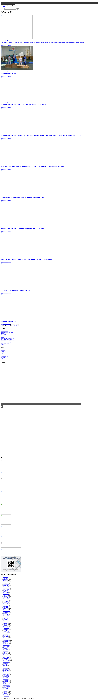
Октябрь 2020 (6, 659)
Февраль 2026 (6, 581)
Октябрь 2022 (6, 630)
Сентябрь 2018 (6, 686)
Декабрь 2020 (6, 657)
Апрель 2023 (6, 623)
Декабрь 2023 (6, 613)
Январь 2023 (6, 626)
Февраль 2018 (6, 693)
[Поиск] (4, 6)
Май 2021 (5, 651)
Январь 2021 (6, 656)
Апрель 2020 (6, 666)
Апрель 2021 (6, 652)
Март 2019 (5, 679)
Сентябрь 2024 (6, 602)
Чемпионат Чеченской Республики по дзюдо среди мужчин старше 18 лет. (22, 197)
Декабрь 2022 (6, 628)
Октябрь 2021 (6, 645)
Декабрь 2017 (6, 696)
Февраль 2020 (6, 669)
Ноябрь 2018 (6, 683)
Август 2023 (6, 618)
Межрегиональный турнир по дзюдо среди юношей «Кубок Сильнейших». (22, 228)
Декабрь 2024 (6, 598)
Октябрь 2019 (6, 674)
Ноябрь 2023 (6, 614)
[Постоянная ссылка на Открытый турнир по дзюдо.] (17, 69)
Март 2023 (5, 624)
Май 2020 (5, 665)
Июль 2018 (5, 688)
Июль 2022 (5, 634)
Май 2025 (5, 592)
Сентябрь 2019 (6, 675)
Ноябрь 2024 (6, 600)
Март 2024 (5, 609)
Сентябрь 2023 (6, 617)
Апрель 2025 (6, 594)
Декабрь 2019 (6, 671)
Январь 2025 (6, 597)
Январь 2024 (6, 612)
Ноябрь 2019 (6, 672)
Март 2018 (5, 692)
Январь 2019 (6, 681)
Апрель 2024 (6, 608)
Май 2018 (5, 689)
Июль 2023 (5, 619)
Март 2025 (5, 595)
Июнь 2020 (5, 664)
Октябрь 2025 (6, 586)
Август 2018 (6, 687)
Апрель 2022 (6, 637)
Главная (2, 3)
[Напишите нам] (3, 6)
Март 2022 (5, 639)
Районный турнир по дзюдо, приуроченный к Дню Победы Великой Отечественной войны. (27, 259)
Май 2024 (5, 607)
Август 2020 (6, 662)
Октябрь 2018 (6, 685)
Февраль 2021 (6, 654)
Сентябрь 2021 (6, 646)
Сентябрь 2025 (6, 588)
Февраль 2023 (6, 625)
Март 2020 (5, 668)
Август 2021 (6, 647)
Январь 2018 (6, 694)
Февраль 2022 (6, 640)
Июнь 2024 (5, 606)
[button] (2, 406)
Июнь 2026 (5, 577)
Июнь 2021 (5, 649)
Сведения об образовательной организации (14, 3)
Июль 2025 (5, 590)
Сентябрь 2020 (6, 660)
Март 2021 (5, 653)
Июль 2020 (5, 663)
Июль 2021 (5, 648)
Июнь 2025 (5, 591)
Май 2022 (5, 636)
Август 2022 (6, 632)
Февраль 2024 (6, 611)
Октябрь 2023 (6, 615)
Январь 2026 (6, 583)
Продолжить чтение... (6, 45)
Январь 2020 (6, 670)
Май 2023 (5, 622)
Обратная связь (33, 3)
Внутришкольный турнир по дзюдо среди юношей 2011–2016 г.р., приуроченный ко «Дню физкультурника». (33, 166)
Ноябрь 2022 (6, 629)
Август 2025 (6, 589)
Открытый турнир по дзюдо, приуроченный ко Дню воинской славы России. (23, 104)
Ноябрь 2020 (6, 658)
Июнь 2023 (5, 620)
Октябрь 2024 (6, 601)
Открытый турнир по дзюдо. (9, 73)
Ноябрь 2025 (6, 585)
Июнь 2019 (5, 677)
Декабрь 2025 (6, 584)
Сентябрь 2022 (6, 631)
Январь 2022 (6, 641)
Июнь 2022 (5, 635)
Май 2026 (5, 578)
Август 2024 (6, 603)
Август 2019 (6, 676)
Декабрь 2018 (6, 682)
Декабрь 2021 (6, 642)
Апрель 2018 (6, 691)
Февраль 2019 (6, 680)
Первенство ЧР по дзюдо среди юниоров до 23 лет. (15, 290)
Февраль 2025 (6, 596)
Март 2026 (5, 580)
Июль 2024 (5, 605)
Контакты (27, 3)
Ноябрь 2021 (6, 643)
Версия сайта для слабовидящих (8, 5)
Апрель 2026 (6, 579)
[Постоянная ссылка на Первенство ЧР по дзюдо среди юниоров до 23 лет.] (17, 286)
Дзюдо (6, 40)
